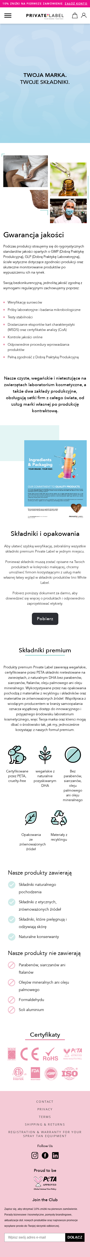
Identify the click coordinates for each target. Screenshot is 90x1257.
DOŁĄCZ (75, 1237)
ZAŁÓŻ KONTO (76, 3)
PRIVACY (45, 1109)
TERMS (45, 1117)
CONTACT (45, 1101)
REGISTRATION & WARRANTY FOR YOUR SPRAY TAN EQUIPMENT (45, 1134)
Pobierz (45, 619)
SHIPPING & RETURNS (45, 1124)
